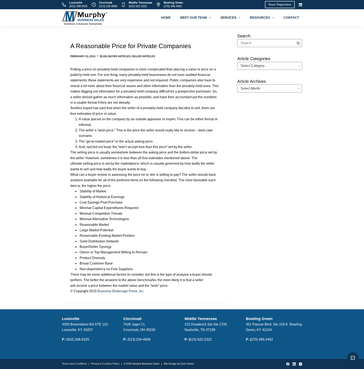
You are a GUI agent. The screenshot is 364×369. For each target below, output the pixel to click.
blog (103, 56)
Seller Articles (143, 56)
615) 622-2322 (201, 339)
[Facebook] (287, 364)
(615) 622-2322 (138, 6)
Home (166, 17)
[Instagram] (300, 364)
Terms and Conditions (74, 363)
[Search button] (298, 43)
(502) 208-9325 (78, 6)
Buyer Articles (119, 56)
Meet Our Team (193, 17)
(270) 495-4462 (173, 6)
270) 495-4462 (262, 339)
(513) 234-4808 (108, 6)
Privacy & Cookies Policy (105, 363)
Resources (260, 17)
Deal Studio (187, 363)
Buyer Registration (280, 4)
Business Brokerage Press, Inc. (121, 291)
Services (228, 17)
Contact (291, 17)
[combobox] (265, 43)
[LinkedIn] (300, 4)
